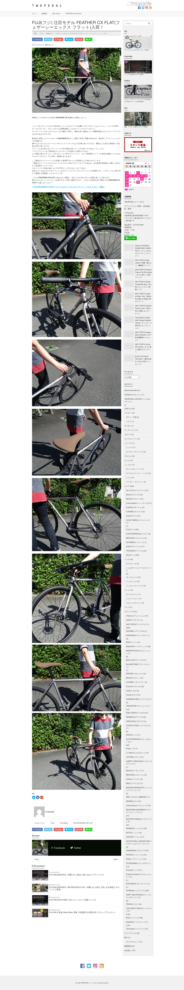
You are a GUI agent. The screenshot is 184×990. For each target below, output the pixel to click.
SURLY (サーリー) (133, 546)
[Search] (149, 24)
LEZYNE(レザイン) (133, 757)
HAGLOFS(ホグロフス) (135, 721)
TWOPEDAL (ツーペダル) (89, 983)
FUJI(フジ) (50, 45)
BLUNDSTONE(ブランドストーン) (138, 665)
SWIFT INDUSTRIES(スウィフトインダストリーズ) (139, 895)
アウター (127, 413)
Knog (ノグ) (130, 748)
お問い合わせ (56, 13)
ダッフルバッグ (132, 577)
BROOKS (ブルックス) (134, 673)
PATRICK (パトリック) (134, 855)
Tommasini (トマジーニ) (135, 928)
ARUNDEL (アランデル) (135, 631)
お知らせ (127, 408)
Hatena (69, 39)
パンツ (126, 590)
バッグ (126, 559)
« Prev (36, 859)
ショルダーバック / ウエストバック (138, 569)
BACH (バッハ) (132, 642)
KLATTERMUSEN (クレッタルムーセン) (138, 740)
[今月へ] (146, 163)
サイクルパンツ (132, 594)
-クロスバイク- (39, 823)
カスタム (127, 425)
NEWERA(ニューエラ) (134, 828)
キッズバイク (129, 430)
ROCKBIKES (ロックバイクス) (138, 883)
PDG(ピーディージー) (134, 859)
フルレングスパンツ (134, 603)
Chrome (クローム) (133, 686)
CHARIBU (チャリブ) (134, 511)
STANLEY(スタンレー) (133, 394)
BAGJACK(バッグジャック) (136, 646)
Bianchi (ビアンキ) (133, 494)
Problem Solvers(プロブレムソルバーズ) (138, 875)
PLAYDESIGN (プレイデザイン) (138, 863)
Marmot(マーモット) (133, 770)
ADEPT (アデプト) (133, 620)
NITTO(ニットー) (132, 832)
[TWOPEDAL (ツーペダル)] (61, 5)
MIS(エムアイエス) (133, 783)
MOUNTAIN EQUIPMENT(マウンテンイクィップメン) (138, 810)
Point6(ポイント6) (133, 870)
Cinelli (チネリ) (132, 516)
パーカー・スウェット (134, 481)
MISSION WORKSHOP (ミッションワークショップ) (139, 788)
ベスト (128, 421)
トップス (127, 464)
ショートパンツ (132, 598)
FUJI (52, 823)
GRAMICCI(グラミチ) (134, 717)
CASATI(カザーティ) (134, 507)
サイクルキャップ (133, 941)
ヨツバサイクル (130, 933)
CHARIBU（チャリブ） (135, 682)
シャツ (128, 477)
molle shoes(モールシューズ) (137, 805)
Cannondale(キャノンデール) (137, 503)
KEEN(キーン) (131, 735)
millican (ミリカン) (133, 779)
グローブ (127, 434)
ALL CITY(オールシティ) (135, 490)
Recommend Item (131, 390)
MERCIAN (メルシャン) (135, 538)
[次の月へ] (149, 163)
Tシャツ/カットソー (133, 469)
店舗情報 (44, 13)
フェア (126, 607)
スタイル (127, 456)
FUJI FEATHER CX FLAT (83, 823)
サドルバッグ (131, 563)
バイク (126, 486)
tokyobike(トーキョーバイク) (137, 922)
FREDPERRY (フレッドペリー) (138, 706)
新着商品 (127, 946)
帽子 (126, 937)
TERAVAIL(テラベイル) (135, 550)
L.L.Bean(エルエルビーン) (136, 752)
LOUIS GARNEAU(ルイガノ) (137, 533)
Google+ (59, 39)
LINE (89, 39)
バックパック (131, 581)
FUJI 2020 (64, 823)
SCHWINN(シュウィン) (135, 542)
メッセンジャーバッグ (134, 585)
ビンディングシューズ (134, 451)
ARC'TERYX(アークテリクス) (137, 624)
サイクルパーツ (130, 439)
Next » (116, 859)
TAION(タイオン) (132, 904)
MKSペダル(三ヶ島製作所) (136, 797)
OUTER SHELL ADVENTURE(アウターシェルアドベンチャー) (139, 842)
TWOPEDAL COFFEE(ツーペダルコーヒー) (137, 400)
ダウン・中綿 (131, 417)
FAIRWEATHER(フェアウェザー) (139, 699)
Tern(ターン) (131, 555)
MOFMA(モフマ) (132, 801)
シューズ (127, 443)
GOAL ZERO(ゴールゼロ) (136, 712)
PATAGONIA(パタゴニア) (135, 850)
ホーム (34, 13)
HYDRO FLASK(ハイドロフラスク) (138, 726)
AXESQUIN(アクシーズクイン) (138, 635)
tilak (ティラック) (132, 917)
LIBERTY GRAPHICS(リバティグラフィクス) (139, 762)
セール (126, 460)
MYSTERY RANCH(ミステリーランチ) (139, 820)
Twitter (49, 39)
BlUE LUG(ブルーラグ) (135, 660)
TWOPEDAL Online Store (73, 13)
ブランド (127, 611)
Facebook (38, 39)
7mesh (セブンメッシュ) (135, 616)
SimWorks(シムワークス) (135, 890)
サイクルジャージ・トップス (137, 473)
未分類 (126, 950)
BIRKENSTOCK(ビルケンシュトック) (138, 651)
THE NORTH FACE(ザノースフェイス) (139, 909)
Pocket (79, 39)
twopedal (50, 811)
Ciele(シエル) (131, 690)
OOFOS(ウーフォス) (134, 837)
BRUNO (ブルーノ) (133, 499)
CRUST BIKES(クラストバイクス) (138, 521)
